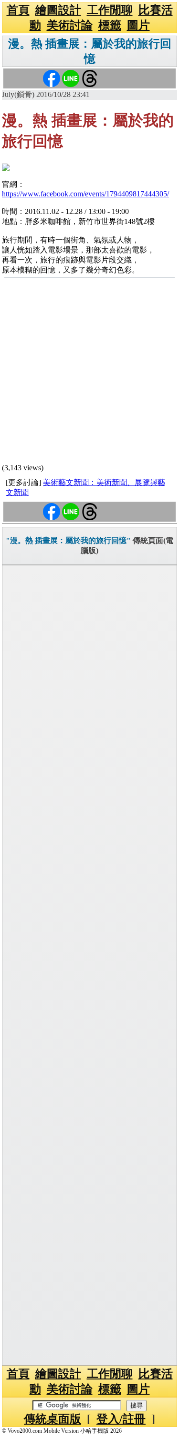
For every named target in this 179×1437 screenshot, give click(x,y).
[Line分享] (70, 78)
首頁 (18, 10)
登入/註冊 (121, 1419)
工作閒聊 (110, 10)
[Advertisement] (89, 372)
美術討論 (70, 25)
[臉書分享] (51, 78)
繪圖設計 (58, 10)
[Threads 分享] (89, 78)
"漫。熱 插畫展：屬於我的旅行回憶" (68, 540)
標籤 (109, 25)
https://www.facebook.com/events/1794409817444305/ (85, 194)
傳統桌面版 (52, 1419)
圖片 (138, 25)
